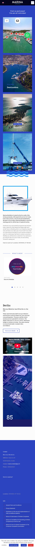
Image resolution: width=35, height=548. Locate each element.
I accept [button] (24, 545)
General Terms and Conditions (13, 505)
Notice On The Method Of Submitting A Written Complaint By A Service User (18, 520)
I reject (30, 545)
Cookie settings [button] (13, 545)
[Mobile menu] (32, 2)
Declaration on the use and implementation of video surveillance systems (18, 512)
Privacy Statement (10, 508)
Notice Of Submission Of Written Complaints (17, 516)
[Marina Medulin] (17, 2)
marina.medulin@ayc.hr (14, 464)
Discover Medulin (9, 279)
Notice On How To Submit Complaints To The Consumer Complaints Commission (17, 525)
